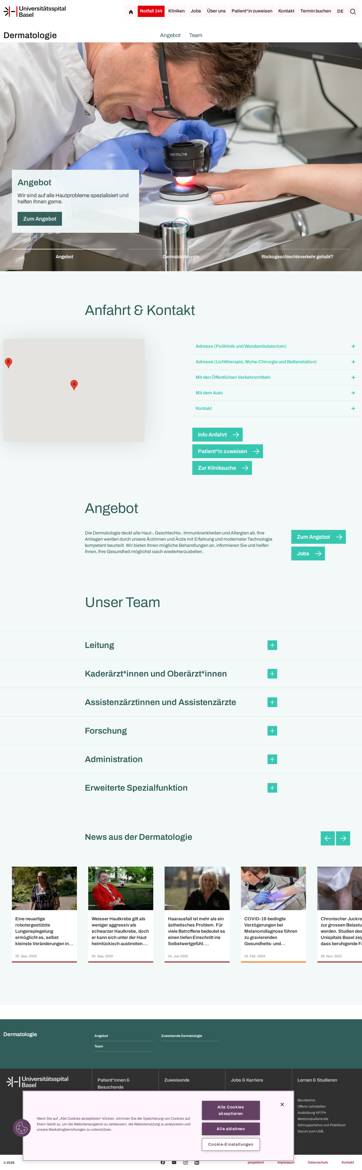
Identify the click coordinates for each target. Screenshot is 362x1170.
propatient (256, 1162)
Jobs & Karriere (247, 1080)
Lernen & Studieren (317, 1080)
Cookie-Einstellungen (230, 1144)
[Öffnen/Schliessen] (353, 346)
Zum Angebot (313, 537)
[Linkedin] (197, 1162)
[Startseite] (34, 11)
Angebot (170, 35)
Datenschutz (318, 1162)
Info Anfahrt (212, 435)
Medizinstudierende (313, 1119)
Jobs (196, 10)
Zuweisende (176, 1080)
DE (340, 11)
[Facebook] (163, 1162)
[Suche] (353, 11)
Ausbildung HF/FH (312, 1113)
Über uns (216, 10)
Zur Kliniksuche (217, 468)
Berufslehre (306, 1100)
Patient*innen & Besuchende (114, 1083)
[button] (275, 346)
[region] (158, 1126)
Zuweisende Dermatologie (181, 1036)
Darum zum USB (310, 1131)
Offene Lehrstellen (312, 1106)
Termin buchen (315, 10)
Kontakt (286, 10)
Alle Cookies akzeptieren (230, 1110)
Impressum (285, 1162)
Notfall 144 (151, 10)
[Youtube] (174, 1162)
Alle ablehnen (231, 1128)
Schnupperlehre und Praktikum (322, 1125)
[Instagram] (185, 1162)
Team (195, 35)
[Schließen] (282, 1104)
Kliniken (176, 10)
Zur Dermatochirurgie (49, 219)
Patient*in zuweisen (252, 10)
